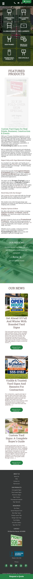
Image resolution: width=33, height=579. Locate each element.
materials (15, 164)
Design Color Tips (16, 517)
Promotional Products (16, 499)
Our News (16, 288)
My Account (16, 483)
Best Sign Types (16, 513)
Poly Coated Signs (16, 492)
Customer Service (9, 195)
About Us (16, 476)
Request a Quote (16, 576)
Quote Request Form (16, 510)
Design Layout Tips (16, 515)
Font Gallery (16, 520)
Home (16, 540)
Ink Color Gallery (16, 522)
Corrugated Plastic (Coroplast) (15, 171)
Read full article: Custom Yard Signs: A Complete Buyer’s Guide (16, 463)
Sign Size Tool (16, 525)
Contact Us (16, 481)
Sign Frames (16, 497)
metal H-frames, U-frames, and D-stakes (15, 213)
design (3, 165)
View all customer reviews (16, 260)
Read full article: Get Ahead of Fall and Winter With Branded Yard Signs (16, 348)
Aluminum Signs (16, 494)
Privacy (16, 562)
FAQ (16, 479)
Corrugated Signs (16, 490)
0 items (28, 3)
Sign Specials (16, 502)
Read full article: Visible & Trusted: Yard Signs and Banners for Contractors (17, 410)
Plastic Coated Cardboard (15, 173)
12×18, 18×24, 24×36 (19, 186)
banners (26, 222)
